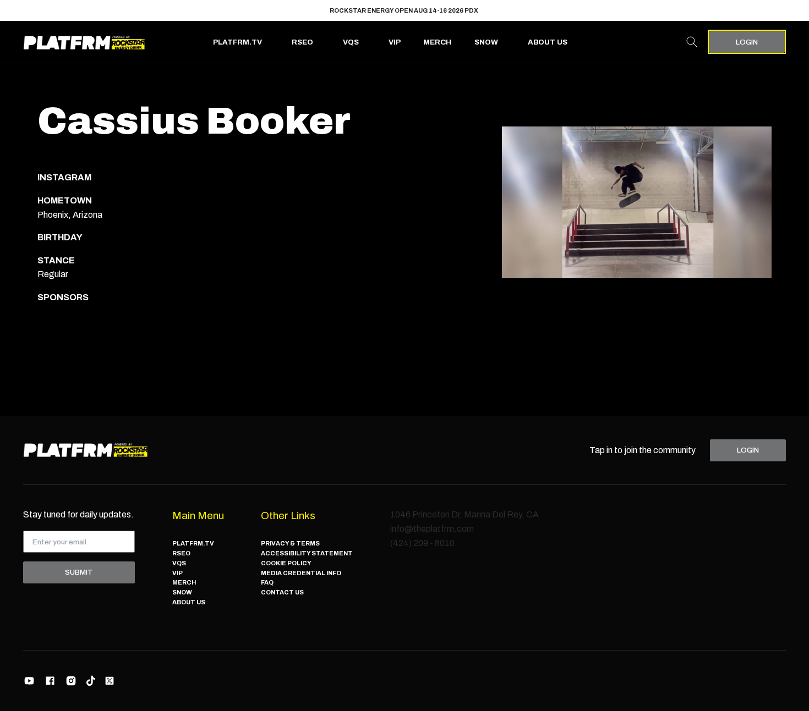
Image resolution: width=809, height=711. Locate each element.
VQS (351, 42)
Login (747, 42)
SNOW (486, 42)
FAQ (267, 582)
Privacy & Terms (290, 543)
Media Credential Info (301, 573)
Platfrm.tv (237, 42)
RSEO (302, 42)
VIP (395, 42)
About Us (547, 42)
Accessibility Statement (307, 553)
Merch (437, 42)
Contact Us (282, 592)
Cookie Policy (286, 563)
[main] (404, 239)
